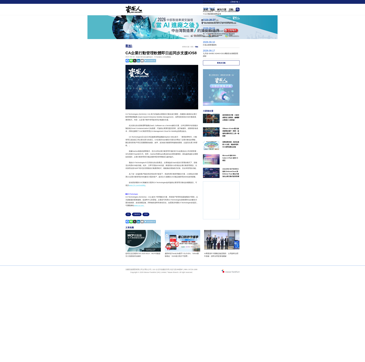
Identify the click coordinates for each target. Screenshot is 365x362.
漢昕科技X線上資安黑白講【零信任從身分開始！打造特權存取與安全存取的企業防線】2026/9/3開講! (220, 33)
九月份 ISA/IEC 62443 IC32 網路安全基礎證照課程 (220, 55)
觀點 (196, 47)
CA (128, 214)
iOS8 (146, 214)
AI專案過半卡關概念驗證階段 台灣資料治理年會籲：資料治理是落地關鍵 (221, 255)
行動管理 (137, 214)
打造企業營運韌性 (210, 45)
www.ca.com (139, 205)
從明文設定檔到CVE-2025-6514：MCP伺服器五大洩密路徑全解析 (142, 255)
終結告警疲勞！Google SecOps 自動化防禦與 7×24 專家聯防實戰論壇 (220, 12)
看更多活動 (221, 63)
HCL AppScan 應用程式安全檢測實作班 (218, 22)
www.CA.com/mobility (137, 185)
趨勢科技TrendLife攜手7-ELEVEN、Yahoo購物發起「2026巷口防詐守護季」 (182, 255)
